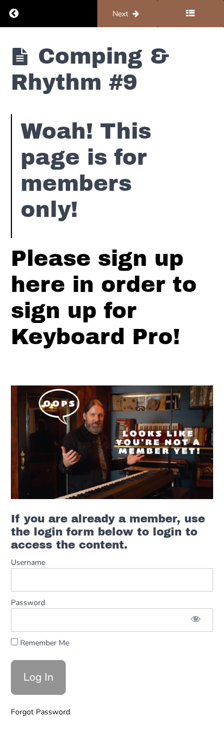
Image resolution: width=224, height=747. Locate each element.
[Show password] (195, 620)
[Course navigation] (190, 13)
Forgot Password (40, 712)
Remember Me (43, 643)
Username (28, 562)
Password (28, 602)
